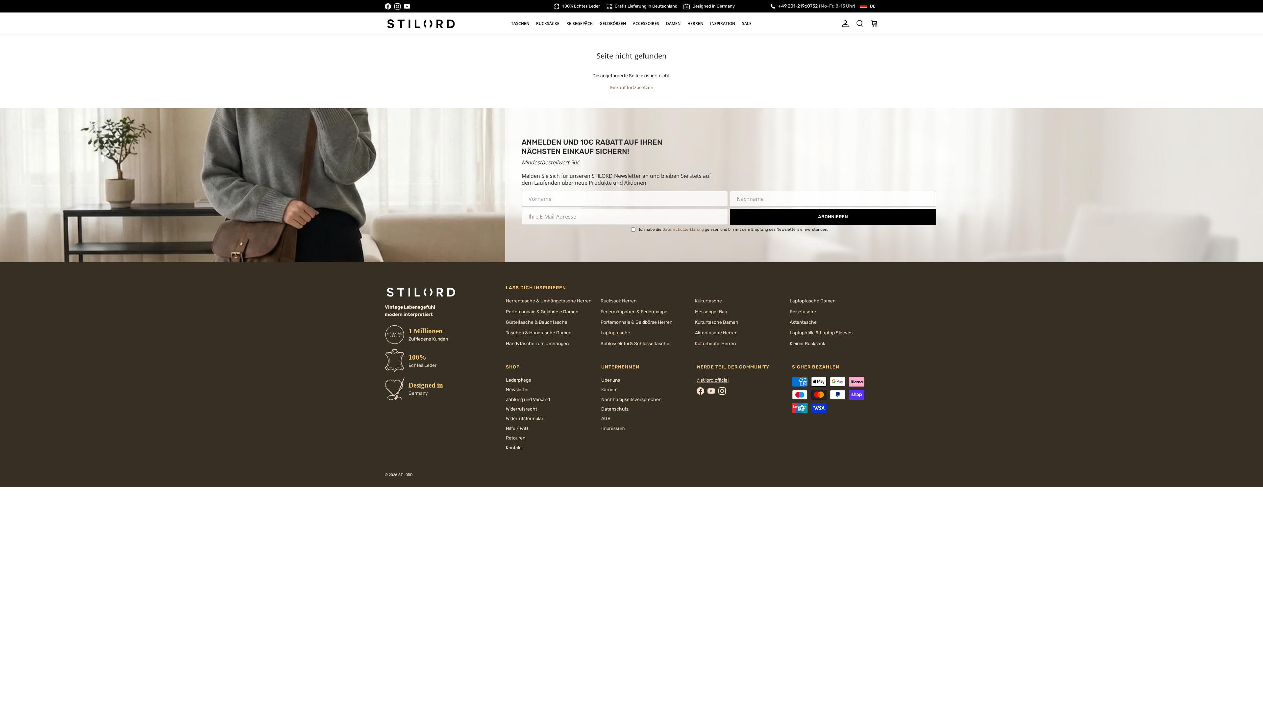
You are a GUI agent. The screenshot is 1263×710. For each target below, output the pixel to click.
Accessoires (646, 23)
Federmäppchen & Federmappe (634, 312)
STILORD (405, 475)
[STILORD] (421, 24)
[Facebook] (388, 6)
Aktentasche (803, 322)
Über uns (610, 380)
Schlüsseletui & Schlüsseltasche (635, 343)
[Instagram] (397, 6)
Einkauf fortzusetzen (631, 87)
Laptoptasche (615, 333)
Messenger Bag (711, 312)
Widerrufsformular (524, 418)
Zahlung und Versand (528, 399)
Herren (695, 23)
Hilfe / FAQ (517, 428)
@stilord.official (713, 380)
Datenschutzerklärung (683, 229)
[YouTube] (407, 6)
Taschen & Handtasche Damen (538, 333)
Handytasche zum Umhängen (537, 343)
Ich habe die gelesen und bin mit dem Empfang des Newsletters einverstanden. (733, 229)
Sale (747, 23)
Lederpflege (518, 380)
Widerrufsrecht (521, 409)
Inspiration (722, 23)
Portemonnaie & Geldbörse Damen (542, 312)
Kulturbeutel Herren (715, 343)
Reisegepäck (579, 23)
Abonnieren (833, 217)
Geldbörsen (613, 23)
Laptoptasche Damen (812, 301)
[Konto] (844, 24)
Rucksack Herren (618, 301)
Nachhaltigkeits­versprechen (631, 399)
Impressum (613, 428)
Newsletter (517, 389)
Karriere (609, 389)
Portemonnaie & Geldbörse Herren (636, 322)
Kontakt (514, 448)
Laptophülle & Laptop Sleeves (821, 333)
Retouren (515, 438)
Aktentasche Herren (716, 333)
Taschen (520, 23)
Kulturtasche (708, 301)
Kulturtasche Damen (716, 322)
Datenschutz (615, 409)
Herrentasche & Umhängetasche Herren (548, 301)
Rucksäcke (547, 23)
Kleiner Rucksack (807, 343)
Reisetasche (803, 312)
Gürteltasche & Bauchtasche (536, 322)
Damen (673, 23)
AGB (605, 418)
